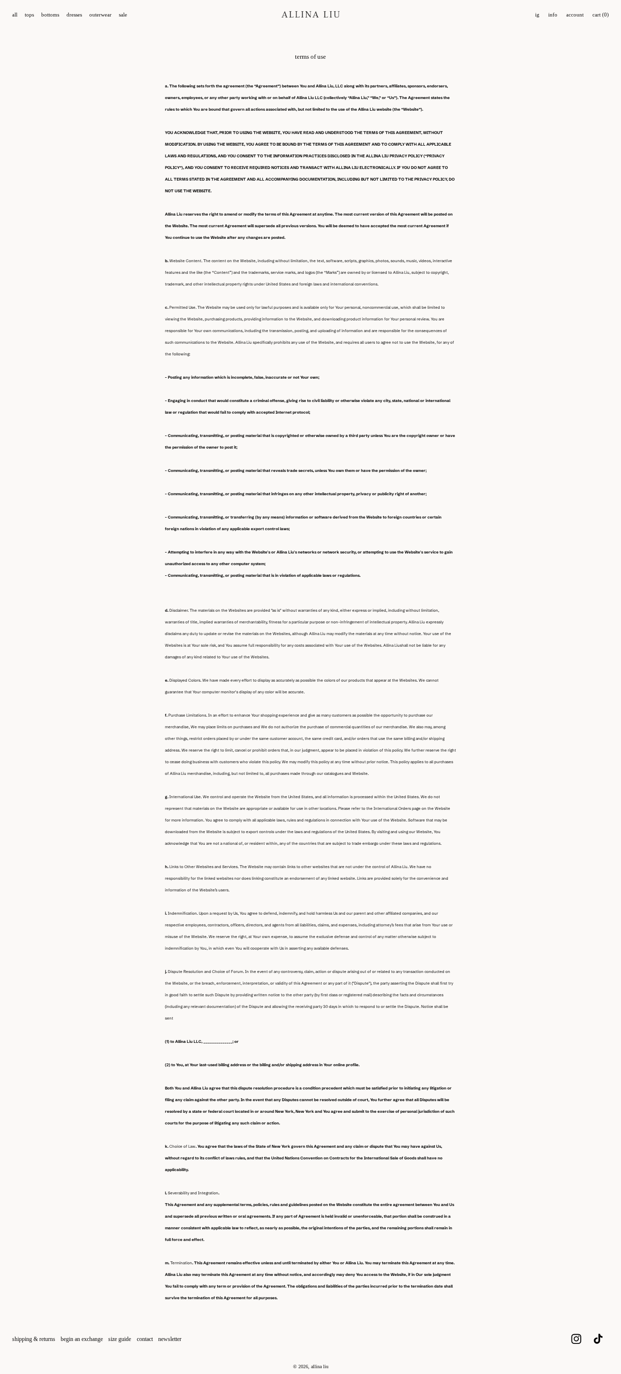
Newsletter (169, 1339)
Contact (145, 1339)
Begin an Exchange (82, 1339)
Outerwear (100, 14)
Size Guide (119, 1339)
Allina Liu (319, 1366)
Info (552, 14)
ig (537, 14)
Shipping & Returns (33, 1339)
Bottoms (50, 14)
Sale (123, 14)
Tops (29, 14)
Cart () (600, 14)
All (14, 14)
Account (575, 14)
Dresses (74, 14)
